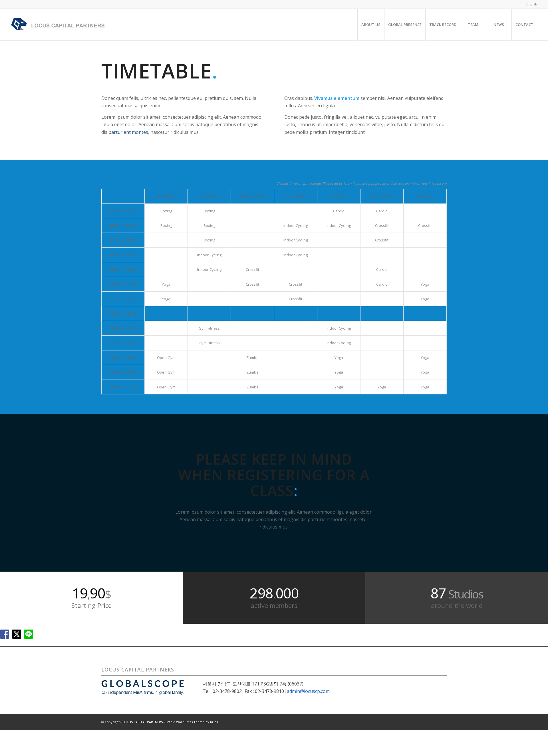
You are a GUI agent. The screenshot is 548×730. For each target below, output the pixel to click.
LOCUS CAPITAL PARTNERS (142, 722)
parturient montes (128, 132)
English (531, 4)
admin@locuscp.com (308, 691)
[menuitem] (530, 4)
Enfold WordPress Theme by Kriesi (192, 722)
